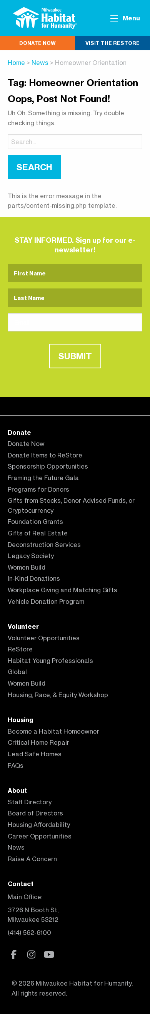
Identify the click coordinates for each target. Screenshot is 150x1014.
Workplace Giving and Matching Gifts (62, 590)
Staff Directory (30, 802)
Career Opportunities (40, 836)
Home (16, 62)
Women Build (26, 567)
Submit (75, 356)
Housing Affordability (39, 824)
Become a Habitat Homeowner (53, 731)
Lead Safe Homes (35, 754)
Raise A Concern (32, 859)
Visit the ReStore (112, 43)
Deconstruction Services (44, 544)
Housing (20, 720)
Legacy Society (31, 556)
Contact (20, 884)
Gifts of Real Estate (38, 533)
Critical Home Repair (38, 742)
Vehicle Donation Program (46, 601)
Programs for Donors (38, 489)
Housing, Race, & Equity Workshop (58, 695)
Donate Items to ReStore (45, 455)
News (40, 62)
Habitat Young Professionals (50, 660)
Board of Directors (35, 813)
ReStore (20, 649)
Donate (19, 432)
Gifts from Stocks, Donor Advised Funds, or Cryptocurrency (71, 505)
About (17, 790)
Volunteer (23, 626)
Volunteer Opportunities (44, 638)
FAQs (15, 765)
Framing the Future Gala (43, 478)
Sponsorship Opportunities (48, 466)
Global (17, 672)
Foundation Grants (35, 521)
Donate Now (37, 43)
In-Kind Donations (34, 578)
